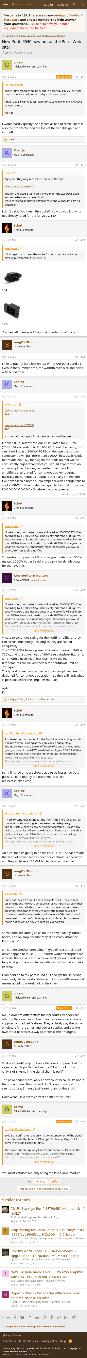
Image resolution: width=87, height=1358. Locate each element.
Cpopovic (16, 1259)
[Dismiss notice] (81, 15)
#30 (83, 886)
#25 (83, 396)
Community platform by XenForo (35, 1348)
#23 (83, 240)
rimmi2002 (17, 1238)
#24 (83, 356)
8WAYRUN (46, 1354)
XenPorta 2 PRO (11, 1354)
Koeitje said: (12, 248)
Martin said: (12, 85)
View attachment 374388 (19, 425)
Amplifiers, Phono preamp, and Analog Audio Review (54, 1238)
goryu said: (11, 893)
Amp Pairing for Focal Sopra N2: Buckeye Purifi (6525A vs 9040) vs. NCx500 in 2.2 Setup (48, 1232)
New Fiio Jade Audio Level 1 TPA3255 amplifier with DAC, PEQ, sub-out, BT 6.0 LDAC (47, 1274)
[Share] (76, 77)
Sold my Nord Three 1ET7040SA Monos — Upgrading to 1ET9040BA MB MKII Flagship (45, 1253)
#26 (83, 518)
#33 (83, 1121)
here (39, 24)
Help (63, 1341)
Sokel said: (11, 173)
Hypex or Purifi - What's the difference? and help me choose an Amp (45, 1295)
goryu (9, 53)
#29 (83, 805)
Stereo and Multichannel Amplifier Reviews (47, 1259)
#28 (83, 725)
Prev (42, 1181)
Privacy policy (49, 1341)
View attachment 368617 (19, 186)
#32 (83, 1056)
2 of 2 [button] (54, 1181)
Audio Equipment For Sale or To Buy (38, 1217)
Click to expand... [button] (44, 631)
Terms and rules (28, 1341)
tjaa (13, 1280)
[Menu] (5, 4)
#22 (83, 165)
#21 (83, 77)
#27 (83, 590)
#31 (83, 1008)
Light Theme (13, 1335)
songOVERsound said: (18, 1129)
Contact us (9, 1341)
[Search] (82, 4)
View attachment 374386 (19, 410)
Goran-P (15, 1302)
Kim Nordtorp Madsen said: (21, 733)
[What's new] (74, 4)
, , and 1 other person (30, 699)
